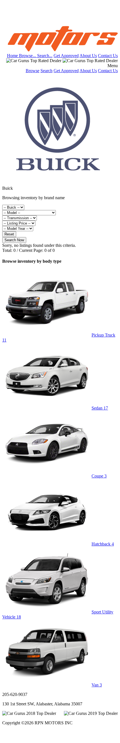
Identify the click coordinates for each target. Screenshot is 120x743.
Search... (44, 55)
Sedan (100, 408)
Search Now (14, 240)
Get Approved (66, 55)
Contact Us (108, 55)
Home (13, 55)
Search (46, 70)
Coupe (99, 476)
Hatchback (103, 544)
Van (97, 685)
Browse (32, 70)
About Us (88, 55)
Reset (9, 234)
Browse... (28, 55)
